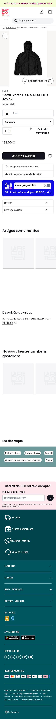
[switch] (32, 185)
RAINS (5, 91)
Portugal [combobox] (12, 712)
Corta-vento (11, 28)
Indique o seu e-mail (13, 491)
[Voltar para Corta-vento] (5, 36)
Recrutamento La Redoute (32, 700)
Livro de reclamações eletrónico (27, 697)
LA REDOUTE (9, 566)
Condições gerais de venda (15, 690)
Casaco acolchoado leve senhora (22, 460)
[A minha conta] (41, 11)
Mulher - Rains (12, 453)
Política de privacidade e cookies (25, 693)
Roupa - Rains (32, 453)
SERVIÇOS (8, 577)
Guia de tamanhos (42, 130)
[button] (50, 11)
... (3, 28)
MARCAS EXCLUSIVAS (13, 589)
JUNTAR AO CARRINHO (24, 155)
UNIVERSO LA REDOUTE (14, 601)
